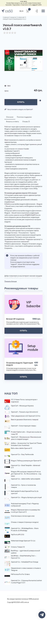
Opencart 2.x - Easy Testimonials (22, 454)
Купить (20, 102)
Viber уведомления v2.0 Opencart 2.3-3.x (25, 416)
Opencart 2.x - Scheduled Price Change (24, 562)
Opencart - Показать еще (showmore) (24, 412)
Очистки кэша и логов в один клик (22, 516)
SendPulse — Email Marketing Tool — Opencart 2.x (23, 557)
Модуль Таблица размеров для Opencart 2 (26, 461)
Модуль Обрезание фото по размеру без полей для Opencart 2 (25, 511)
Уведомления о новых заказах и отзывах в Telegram (26, 569)
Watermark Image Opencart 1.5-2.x (23, 541)
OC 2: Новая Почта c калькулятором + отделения (24, 401)
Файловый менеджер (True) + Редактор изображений (25, 505)
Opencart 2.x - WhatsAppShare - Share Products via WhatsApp (24, 529)
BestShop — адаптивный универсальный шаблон (25, 552)
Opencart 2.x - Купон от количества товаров (23, 486)
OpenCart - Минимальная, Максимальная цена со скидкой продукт (26, 438)
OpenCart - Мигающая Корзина (22, 406)
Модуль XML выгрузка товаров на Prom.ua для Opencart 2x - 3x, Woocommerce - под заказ (26, 474)
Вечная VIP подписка (15, 319)
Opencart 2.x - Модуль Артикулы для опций (26, 497)
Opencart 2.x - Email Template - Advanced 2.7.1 (25, 466)
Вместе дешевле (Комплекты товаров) (24, 420)
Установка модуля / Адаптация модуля (19, 364)
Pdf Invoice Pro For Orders (20, 574)
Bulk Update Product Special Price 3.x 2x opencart (24, 492)
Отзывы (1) (26, 121)
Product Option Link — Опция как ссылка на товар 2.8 (26, 433)
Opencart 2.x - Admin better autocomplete (25, 479)
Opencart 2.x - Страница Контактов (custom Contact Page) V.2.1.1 (26, 581)
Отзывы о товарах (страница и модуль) (25, 522)
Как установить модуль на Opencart (20, 109)
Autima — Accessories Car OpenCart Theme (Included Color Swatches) (26, 444)
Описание (9, 117)
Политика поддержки (24, 117)
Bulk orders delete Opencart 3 (21, 448)
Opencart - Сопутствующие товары (23, 426)
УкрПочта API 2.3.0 (17, 534)
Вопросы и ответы (12, 121)
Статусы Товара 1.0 (18, 547)
